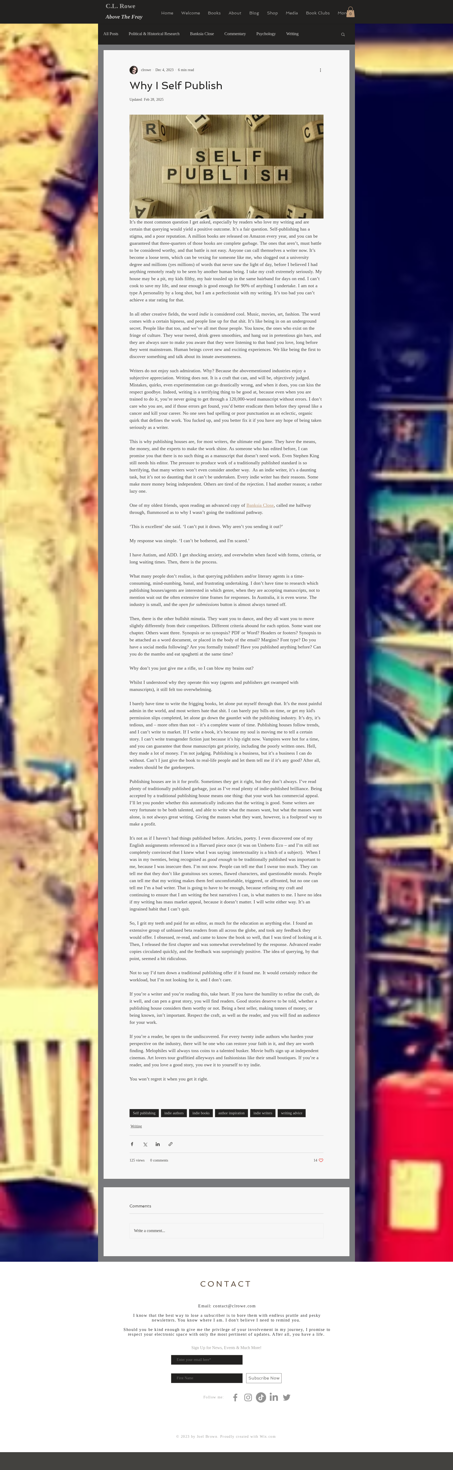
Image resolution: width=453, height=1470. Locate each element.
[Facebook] (235, 1397)
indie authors (174, 1113)
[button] (350, 12)
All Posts (110, 33)
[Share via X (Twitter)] (144, 1144)
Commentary (235, 33)
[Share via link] (170, 1144)
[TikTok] (261, 1397)
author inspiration (231, 1113)
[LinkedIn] (274, 1397)
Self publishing (144, 1113)
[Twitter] (287, 1397)
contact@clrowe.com (234, 1306)
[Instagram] (248, 1397)
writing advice (291, 1113)
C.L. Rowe (120, 5)
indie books (200, 1113)
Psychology (266, 33)
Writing (292, 33)
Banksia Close (202, 33)
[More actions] (320, 70)
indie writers (263, 1113)
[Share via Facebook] (132, 1144)
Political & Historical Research (154, 33)
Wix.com (268, 1437)
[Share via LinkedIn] (157, 1144)
